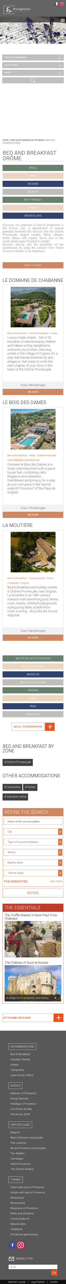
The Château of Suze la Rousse (26, 962)
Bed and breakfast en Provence (27, 140)
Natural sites (18, 1224)
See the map (34, 265)
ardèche (33, 674)
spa (33, 175)
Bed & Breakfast (20, 1054)
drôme (33, 690)
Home (5, 140)
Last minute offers (21, 1075)
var (33, 706)
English (62, 4)
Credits (54, 1282)
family (34, 207)
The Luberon (18, 1142)
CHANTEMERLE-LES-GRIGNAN (23, 460)
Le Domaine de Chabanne (33, 280)
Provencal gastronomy (24, 1234)
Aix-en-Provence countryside (28, 1148)
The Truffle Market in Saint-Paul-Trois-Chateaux (31, 916)
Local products (19, 1218)
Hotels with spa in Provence (27, 1192)
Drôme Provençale (46, 455)
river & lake (34, 215)
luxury (33, 191)
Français (56, 4)
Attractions (17, 1197)
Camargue (16, 1158)
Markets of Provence (23, 1093)
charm (33, 183)
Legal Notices (38, 1282)
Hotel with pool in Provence (27, 1187)
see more (33, 392)
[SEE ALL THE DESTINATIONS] (33, 730)
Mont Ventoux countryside (26, 1137)
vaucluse (33, 714)
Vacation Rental (20, 1059)
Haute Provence (20, 1163)
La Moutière (18, 525)
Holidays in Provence (23, 1103)
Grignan (24, 583)
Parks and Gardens (22, 1213)
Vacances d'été (20, 1114)
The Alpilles (17, 1153)
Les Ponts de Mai (21, 1109)
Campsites (13, 787)
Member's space (16, 1282)
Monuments (17, 1203)
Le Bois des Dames (24, 402)
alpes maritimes (34, 666)
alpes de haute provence (34, 658)
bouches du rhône (33, 682)
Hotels (31, 787)
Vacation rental (16, 796)
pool (33, 167)
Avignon (15, 1132)
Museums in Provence (24, 1208)
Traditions (16, 1229)
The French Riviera (21, 1169)
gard (33, 698)
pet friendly (33, 199)
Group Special (19, 1098)
